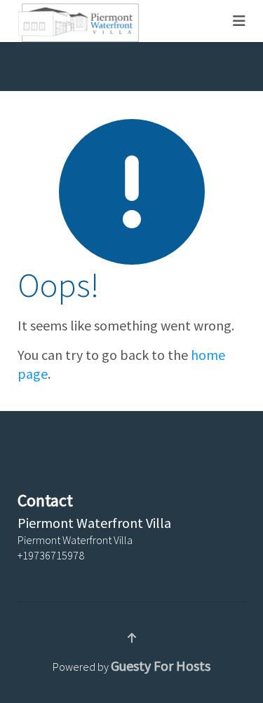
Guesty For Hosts (160, 665)
